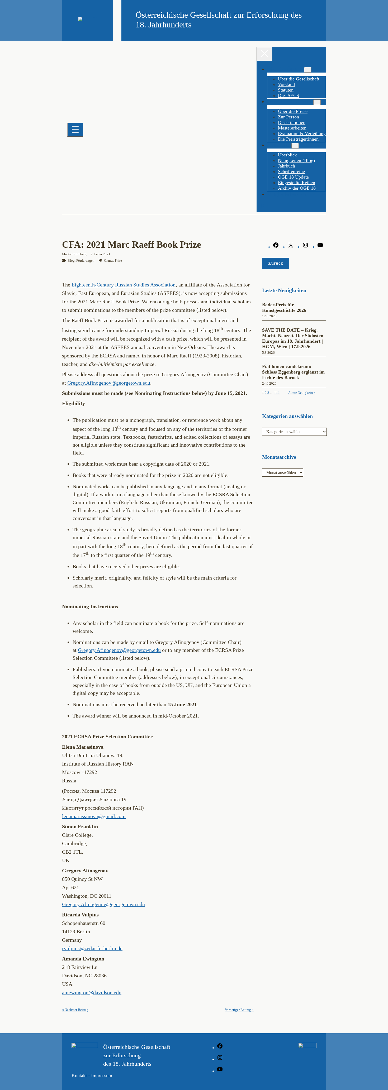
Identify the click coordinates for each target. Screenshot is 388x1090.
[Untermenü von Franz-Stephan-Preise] (317, 102)
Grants (108, 260)
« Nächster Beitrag (75, 1010)
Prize (118, 260)
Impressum (101, 1075)
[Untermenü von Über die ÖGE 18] (307, 70)
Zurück (275, 263)
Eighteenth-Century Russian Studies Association (124, 285)
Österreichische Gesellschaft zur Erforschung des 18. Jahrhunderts (136, 1055)
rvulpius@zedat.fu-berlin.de (92, 948)
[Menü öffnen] (75, 130)
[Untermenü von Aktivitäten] (295, 146)
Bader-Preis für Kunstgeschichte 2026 (284, 307)
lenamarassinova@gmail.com (94, 816)
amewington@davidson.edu (91, 992)
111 (277, 393)
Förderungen (85, 260)
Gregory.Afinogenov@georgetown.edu (108, 383)
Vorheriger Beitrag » (239, 1010)
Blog (71, 260)
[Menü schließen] (264, 54)
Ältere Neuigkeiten (301, 393)
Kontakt (79, 1075)
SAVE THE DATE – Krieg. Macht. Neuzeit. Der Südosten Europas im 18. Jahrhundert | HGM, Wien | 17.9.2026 (292, 338)
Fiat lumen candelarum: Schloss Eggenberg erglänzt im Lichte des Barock (293, 372)
